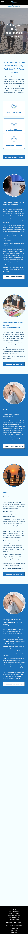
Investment (14, 932)
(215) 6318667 (15, 911)
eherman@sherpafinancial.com (14, 925)
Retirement (14, 930)
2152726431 (16, 913)
